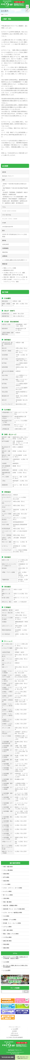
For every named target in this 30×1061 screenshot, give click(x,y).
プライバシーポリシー (14, 1027)
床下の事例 (6, 877)
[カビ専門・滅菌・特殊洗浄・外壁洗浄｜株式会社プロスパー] (13, 4)
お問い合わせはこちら (22, 1057)
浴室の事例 (6, 880)
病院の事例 (6, 948)
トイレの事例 (6, 884)
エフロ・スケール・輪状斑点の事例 (12, 912)
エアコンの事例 (7, 926)
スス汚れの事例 (7, 937)
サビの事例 (6, 916)
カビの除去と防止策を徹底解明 (14, 1037)
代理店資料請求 (14, 1035)
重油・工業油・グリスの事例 (10, 933)
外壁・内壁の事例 (8, 866)
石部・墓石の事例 (8, 930)
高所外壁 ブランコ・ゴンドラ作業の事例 (14, 909)
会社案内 (14, 1031)
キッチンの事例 (7, 891)
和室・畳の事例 (7, 902)
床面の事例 (6, 873)
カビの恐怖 (6, 962)
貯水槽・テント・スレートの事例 (12, 923)
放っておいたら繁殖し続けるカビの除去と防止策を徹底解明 (15, 966)
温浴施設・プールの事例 (9, 919)
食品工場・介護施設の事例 (10, 905)
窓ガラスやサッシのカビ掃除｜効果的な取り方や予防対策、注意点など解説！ (15, 957)
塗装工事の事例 (7, 940)
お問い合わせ (14, 1033)
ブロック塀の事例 (8, 870)
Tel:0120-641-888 (8, 1057)
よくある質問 (6, 970)
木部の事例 (6, 898)
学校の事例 (6, 944)
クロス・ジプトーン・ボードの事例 (12, 888)
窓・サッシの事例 (8, 895)
